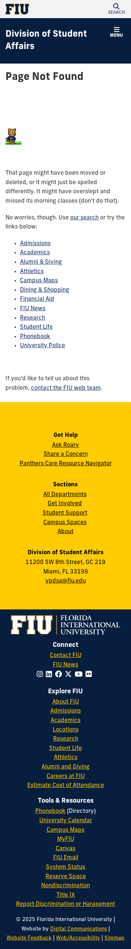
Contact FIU (66, 655)
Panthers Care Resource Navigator (66, 464)
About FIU (65, 702)
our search (84, 218)
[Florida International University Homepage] (35, 9)
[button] (116, 9)
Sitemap (114, 938)
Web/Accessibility (78, 938)
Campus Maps (39, 281)
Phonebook (35, 337)
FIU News (32, 309)
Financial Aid (37, 299)
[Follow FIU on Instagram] (41, 675)
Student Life (36, 327)
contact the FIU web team (66, 388)
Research (32, 318)
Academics (35, 253)
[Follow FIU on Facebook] (60, 675)
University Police (42, 346)
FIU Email (65, 858)
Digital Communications (78, 929)
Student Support (65, 513)
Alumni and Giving (65, 767)
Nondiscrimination (65, 886)
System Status (65, 867)
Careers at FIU (66, 776)
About (65, 532)
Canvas (65, 849)
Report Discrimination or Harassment (65, 904)
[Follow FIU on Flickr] (90, 675)
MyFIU (65, 839)
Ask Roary (65, 445)
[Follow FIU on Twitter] (70, 675)
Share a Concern (66, 454)
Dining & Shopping (44, 290)
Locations (66, 730)
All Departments (65, 495)
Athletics (32, 272)
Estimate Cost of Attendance (65, 785)
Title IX (65, 895)
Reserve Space (65, 877)
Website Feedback (29, 938)
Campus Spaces (65, 523)
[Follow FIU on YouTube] (80, 675)
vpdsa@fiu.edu (65, 581)
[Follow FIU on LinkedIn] (50, 675)
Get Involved (65, 504)
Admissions (35, 244)
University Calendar (65, 821)
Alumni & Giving (41, 262)
